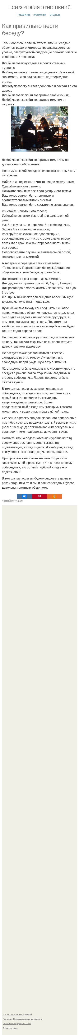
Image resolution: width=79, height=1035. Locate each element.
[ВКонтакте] (24, 496)
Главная (24, 14)
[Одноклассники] (54, 496)
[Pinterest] (39, 496)
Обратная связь (10, 1028)
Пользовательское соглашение (27, 1019)
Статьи (55, 14)
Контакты (7, 1019)
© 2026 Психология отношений (17, 1014)
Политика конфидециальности (17, 1023)
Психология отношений (39, 7)
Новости (39, 14)
